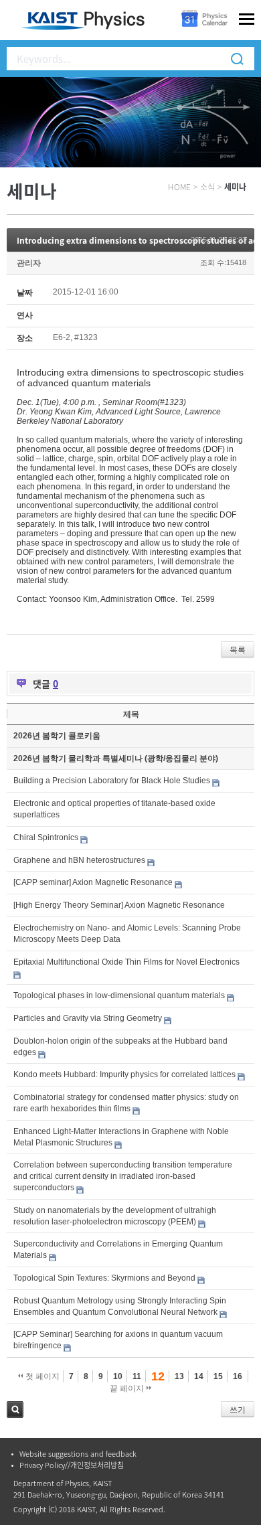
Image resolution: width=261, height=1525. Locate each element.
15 (218, 1376)
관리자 (29, 263)
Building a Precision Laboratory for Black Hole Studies (111, 780)
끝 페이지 (128, 1388)
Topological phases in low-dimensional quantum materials (119, 995)
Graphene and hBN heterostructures (79, 860)
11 (137, 1376)
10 (117, 1376)
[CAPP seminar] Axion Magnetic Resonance (93, 882)
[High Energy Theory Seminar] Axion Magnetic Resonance (119, 905)
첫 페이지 (41, 1376)
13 (179, 1376)
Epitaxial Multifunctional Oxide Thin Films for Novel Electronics (126, 962)
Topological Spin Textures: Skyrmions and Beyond (104, 1278)
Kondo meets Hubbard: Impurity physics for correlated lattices (124, 1074)
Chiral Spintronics (45, 837)
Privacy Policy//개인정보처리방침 (71, 1465)
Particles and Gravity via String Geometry (87, 1018)
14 (198, 1376)
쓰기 (238, 1410)
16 (237, 1376)
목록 (238, 650)
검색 (15, 1409)
